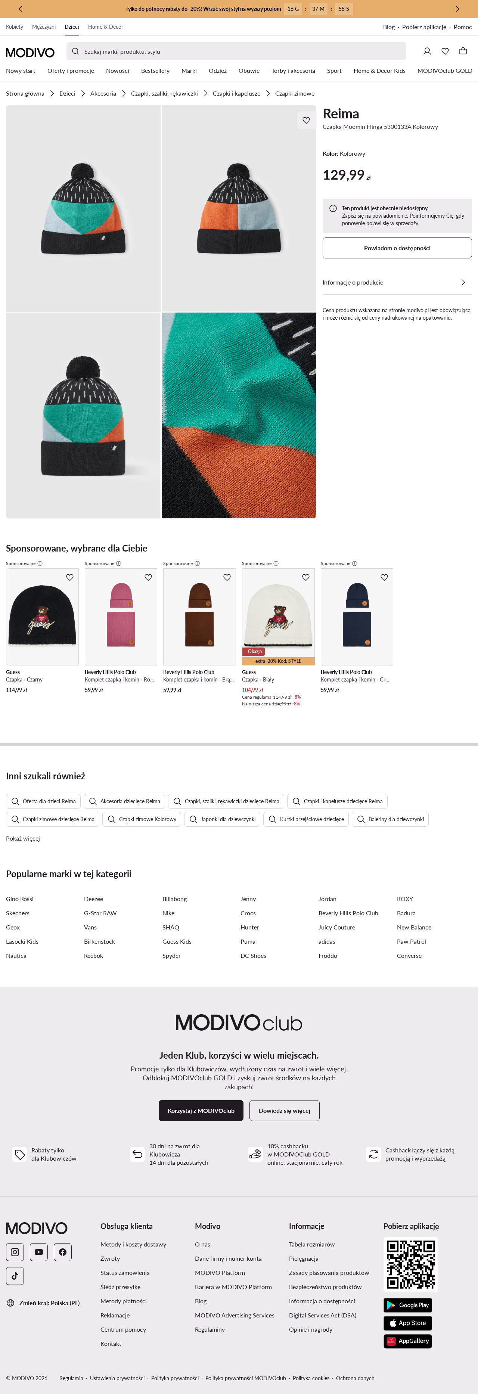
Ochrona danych (355, 1378)
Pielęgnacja (304, 1258)
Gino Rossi (20, 898)
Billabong (174, 898)
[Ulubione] (445, 51)
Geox (13, 927)
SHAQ (170, 927)
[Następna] (457, 9)
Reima (341, 113)
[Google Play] (408, 1305)
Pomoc (463, 26)
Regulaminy (210, 1329)
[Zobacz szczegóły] (463, 282)
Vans (90, 927)
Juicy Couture (337, 927)
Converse (409, 955)
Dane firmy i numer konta (228, 1258)
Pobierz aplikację (424, 26)
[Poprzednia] (21, 9)
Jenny (248, 898)
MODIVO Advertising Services (234, 1315)
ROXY (405, 898)
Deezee (93, 898)
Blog (389, 26)
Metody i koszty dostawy (133, 1244)
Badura (406, 912)
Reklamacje (115, 1315)
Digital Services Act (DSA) (322, 1315)
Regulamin (71, 1378)
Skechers (18, 912)
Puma (247, 941)
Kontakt (110, 1343)
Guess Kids (177, 941)
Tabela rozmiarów (312, 1244)
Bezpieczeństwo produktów (325, 1286)
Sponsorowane (20, 563)
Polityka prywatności (175, 1378)
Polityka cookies (311, 1378)
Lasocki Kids (22, 941)
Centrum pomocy (123, 1329)
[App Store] (408, 1323)
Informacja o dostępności (322, 1300)
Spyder (171, 955)
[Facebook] (63, 1252)
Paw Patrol (411, 941)
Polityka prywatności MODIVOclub (245, 1378)
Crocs (248, 912)
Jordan (327, 898)
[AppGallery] (408, 1341)
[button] (83, 208)
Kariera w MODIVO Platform (233, 1286)
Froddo (328, 955)
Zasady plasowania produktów (329, 1272)
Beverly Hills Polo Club (348, 912)
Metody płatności (123, 1300)
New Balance (414, 927)
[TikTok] (15, 1276)
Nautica (16, 955)
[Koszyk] (463, 51)
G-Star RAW (100, 912)
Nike (168, 912)
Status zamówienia (125, 1272)
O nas (202, 1244)
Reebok (93, 955)
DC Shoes (253, 955)
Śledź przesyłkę (120, 1286)
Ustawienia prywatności (117, 1378)
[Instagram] (15, 1252)
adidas (327, 941)
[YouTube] (39, 1252)
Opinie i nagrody (310, 1329)
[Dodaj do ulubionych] (307, 120)
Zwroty (110, 1258)
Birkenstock (99, 941)
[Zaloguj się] (427, 51)
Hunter (249, 927)
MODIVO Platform (220, 1272)
